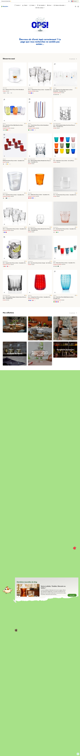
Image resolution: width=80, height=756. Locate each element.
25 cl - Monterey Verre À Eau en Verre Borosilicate (13, 89)
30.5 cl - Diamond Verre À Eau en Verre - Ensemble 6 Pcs (40, 89)
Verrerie (18, 5)
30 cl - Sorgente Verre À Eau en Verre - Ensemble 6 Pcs (14, 262)
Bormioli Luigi (55, 193)
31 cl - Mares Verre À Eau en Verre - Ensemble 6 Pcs (64, 262)
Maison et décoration (59, 5)
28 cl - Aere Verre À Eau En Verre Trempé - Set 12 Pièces (40, 262)
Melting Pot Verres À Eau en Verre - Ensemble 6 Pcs (13, 160)
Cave (50, 5)
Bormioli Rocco (5, 193)
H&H (54, 159)
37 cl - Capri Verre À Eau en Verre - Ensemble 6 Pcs (13, 194)
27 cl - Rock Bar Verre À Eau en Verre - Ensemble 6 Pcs (64, 228)
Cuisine (32, 5)
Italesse (54, 261)
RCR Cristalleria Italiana (57, 123)
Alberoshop (30, 295)
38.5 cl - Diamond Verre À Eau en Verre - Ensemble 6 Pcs (14, 228)
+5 (60, 94)
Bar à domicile (42, 5)
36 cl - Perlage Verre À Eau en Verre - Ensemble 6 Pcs (39, 297)
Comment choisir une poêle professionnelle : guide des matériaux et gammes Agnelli (39, 411)
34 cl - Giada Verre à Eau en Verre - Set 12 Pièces (63, 160)
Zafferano (4, 123)
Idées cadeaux (40, 7)
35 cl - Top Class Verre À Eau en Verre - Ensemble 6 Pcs (64, 194)
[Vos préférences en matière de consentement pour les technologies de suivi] (78, 754)
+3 (9, 266)
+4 (60, 301)
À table (25, 5)
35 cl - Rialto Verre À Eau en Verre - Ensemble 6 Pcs (38, 194)
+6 (60, 266)
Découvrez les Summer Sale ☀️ (6, 1)
